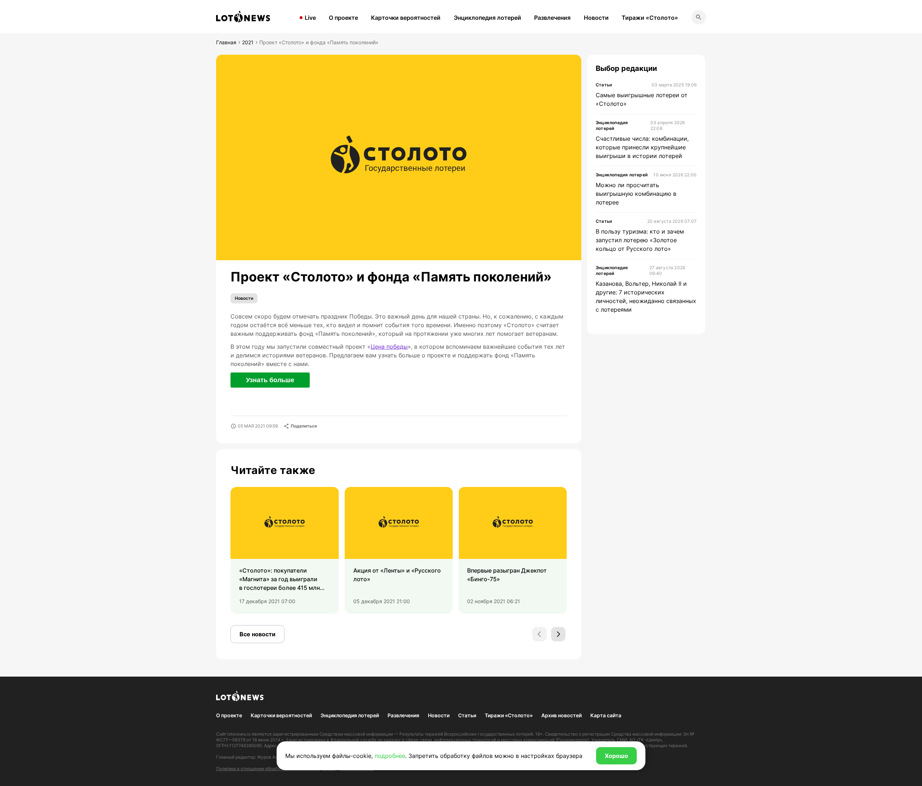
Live (310, 17)
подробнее (390, 755)
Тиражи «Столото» (650, 17)
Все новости (258, 634)
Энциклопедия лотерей (487, 17)
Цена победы (389, 346)
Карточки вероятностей (405, 17)
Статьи (467, 715)
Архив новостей (561, 715)
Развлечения (552, 17)
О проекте (343, 17)
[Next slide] (558, 634)
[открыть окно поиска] (699, 17)
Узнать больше (270, 380)
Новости (596, 17)
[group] (284, 550)
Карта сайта (605, 715)
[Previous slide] (539, 634)
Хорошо (616, 755)
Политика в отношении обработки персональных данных (275, 768)
